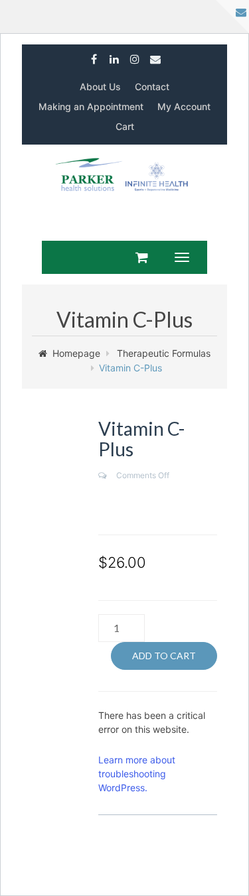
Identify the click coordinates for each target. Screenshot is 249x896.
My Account (183, 106)
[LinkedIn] (114, 56)
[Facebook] (94, 56)
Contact (152, 87)
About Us (100, 87)
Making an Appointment (91, 106)
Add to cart (164, 655)
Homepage (76, 353)
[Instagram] (135, 56)
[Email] (155, 56)
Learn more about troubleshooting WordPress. (136, 773)
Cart (125, 126)
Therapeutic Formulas (163, 353)
